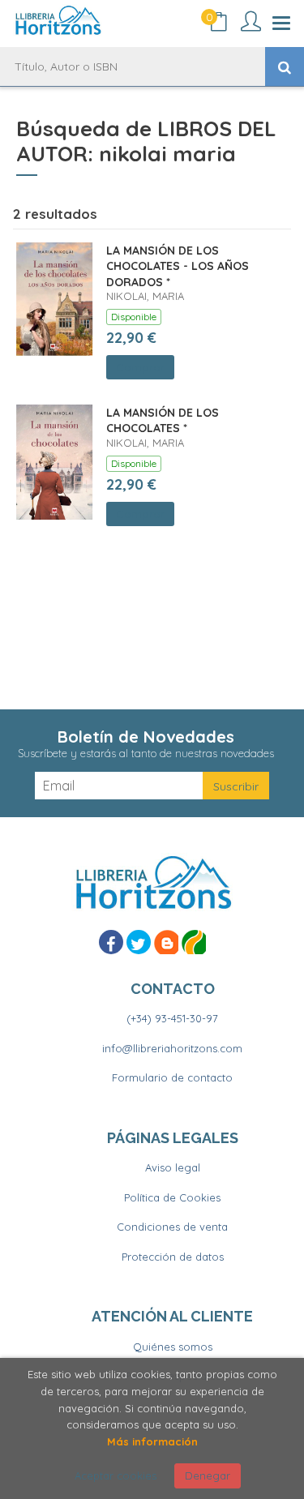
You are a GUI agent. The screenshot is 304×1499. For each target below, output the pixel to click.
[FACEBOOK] (111, 942)
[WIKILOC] (194, 942)
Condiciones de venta (172, 1226)
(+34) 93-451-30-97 (172, 1018)
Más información (152, 1441)
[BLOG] (166, 942)
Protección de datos (173, 1256)
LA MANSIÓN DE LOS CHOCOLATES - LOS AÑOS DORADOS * (177, 266)
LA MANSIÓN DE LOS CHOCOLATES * (162, 420)
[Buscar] (284, 66)
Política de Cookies (172, 1197)
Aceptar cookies (115, 1475)
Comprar (140, 367)
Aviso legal (172, 1167)
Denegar (207, 1475)
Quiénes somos (172, 1346)
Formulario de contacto (172, 1077)
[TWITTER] (138, 942)
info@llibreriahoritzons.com (172, 1048)
